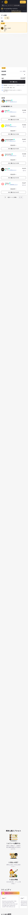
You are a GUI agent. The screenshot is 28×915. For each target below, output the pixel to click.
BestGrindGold (8, 154)
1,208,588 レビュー (13, 184)
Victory (6, 168)
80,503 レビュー (13, 101)
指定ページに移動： (12, 197)
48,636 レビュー (12, 126)
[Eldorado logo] (6, 2)
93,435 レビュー (12, 155)
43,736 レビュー (12, 170)
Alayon (6, 110)
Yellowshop (7, 125)
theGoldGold (8, 100)
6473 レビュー (12, 140)
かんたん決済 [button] (6, 87)
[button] (13, 74)
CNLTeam (7, 183)
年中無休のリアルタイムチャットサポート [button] (13, 90)
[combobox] (20, 197)
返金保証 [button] (5, 85)
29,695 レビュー (12, 111)
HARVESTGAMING (9, 139)
